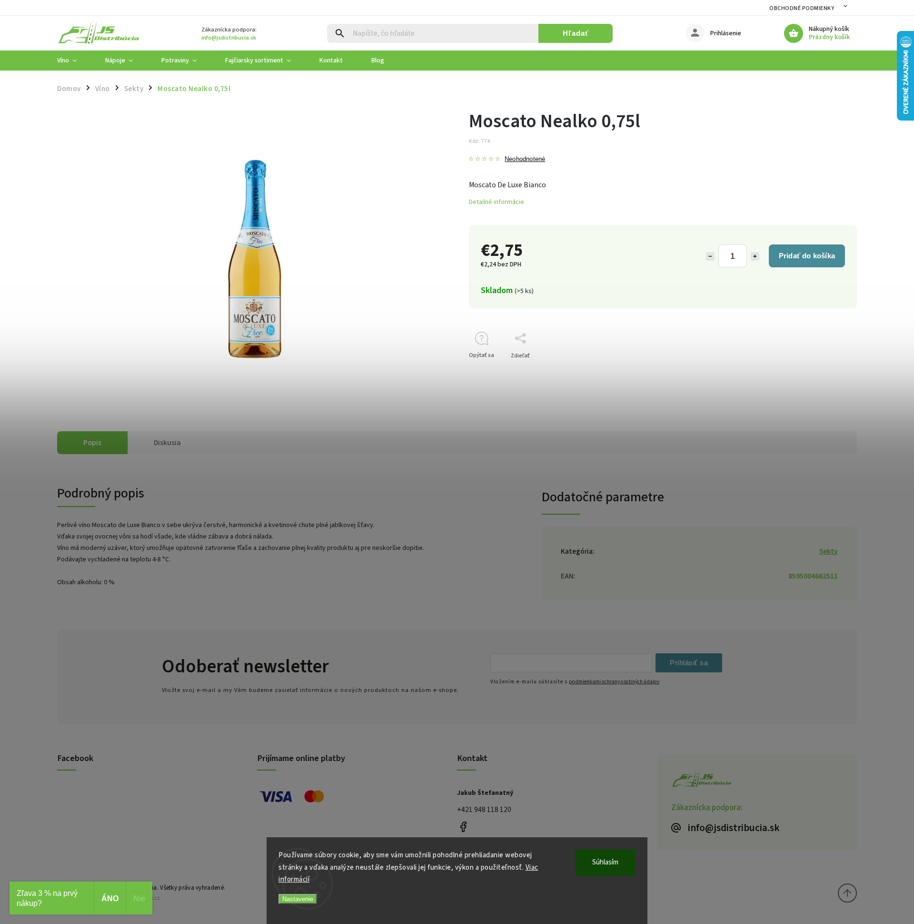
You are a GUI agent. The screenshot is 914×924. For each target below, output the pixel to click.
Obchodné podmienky (801, 8)
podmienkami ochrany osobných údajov (614, 682)
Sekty (828, 551)
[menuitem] (74, 61)
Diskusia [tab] (167, 442)
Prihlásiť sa (689, 663)
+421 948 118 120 (484, 809)
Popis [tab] (92, 442)
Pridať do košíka (807, 256)
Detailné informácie (496, 202)
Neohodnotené (525, 159)
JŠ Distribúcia (463, 827)
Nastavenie (297, 899)
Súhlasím (605, 862)
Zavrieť (825, 372)
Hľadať (576, 33)
